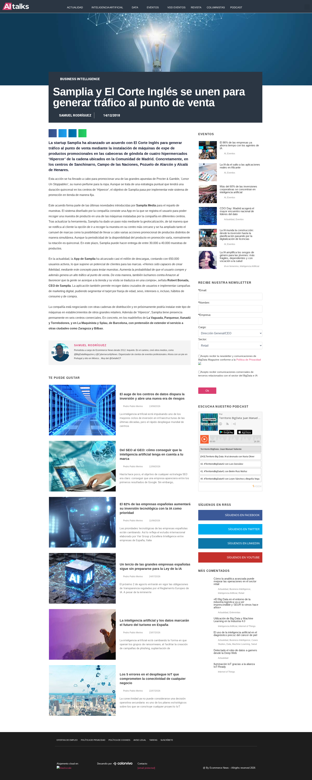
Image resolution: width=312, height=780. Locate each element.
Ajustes (290, 768)
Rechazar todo (290, 760)
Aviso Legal (139, 740)
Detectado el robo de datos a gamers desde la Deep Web (235, 651)
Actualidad (75, 7)
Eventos (153, 7)
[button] (307, 7)
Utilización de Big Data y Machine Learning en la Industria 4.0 (233, 620)
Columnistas (216, 7)
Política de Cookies (119, 740)
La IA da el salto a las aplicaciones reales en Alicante (240, 166)
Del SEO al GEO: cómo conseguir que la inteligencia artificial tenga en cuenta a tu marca (151, 454)
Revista (196, 7)
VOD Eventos (176, 7)
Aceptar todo (290, 752)
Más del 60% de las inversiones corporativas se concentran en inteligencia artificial (238, 189)
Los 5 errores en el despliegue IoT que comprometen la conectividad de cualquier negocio (153, 679)
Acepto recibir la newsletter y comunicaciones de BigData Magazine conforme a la (229, 358)
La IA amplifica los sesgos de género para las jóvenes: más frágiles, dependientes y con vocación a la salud (237, 256)
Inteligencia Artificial (107, 7)
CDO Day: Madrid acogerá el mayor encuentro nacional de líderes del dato (237, 211)
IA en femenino (231, 266)
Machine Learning (241, 644)
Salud (254, 644)
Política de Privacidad (248, 359)
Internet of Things (247, 626)
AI (225, 153)
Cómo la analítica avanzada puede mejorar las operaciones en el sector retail (235, 581)
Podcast (236, 7)
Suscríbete (167, 740)
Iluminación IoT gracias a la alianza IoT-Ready (234, 665)
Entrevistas (234, 612)
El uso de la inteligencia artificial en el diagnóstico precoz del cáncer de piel (235, 634)
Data (135, 7)
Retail (241, 593)
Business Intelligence (80, 79)
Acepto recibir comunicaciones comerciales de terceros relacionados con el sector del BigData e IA (227, 373)
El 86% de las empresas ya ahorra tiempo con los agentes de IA (239, 145)
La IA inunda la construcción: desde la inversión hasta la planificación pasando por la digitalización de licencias (237, 234)
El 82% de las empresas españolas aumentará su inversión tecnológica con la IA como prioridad (155, 508)
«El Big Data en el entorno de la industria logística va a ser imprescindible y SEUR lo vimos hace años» (236, 603)
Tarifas (153, 740)
